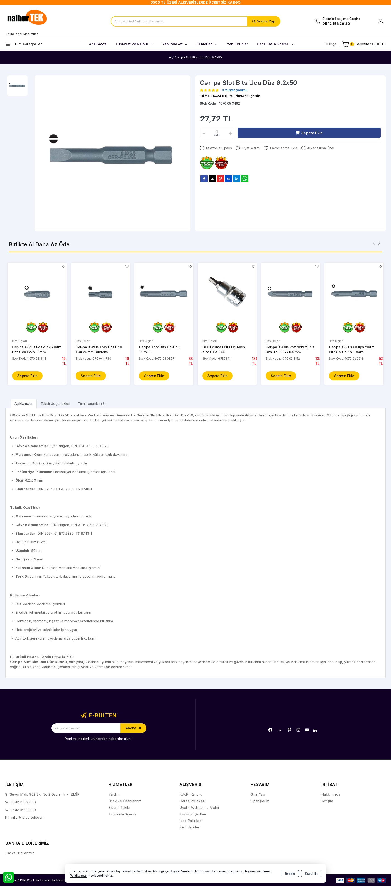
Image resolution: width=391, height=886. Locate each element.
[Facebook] (270, 729)
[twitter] (212, 178)
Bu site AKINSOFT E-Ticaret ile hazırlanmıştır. (41, 880)
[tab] (24, 403)
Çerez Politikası (192, 801)
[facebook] (204, 178)
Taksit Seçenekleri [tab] (55, 403)
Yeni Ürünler (189, 827)
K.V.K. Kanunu (191, 794)
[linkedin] (236, 178)
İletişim (327, 801)
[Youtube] (307, 730)
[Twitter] (280, 730)
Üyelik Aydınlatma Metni (199, 807)
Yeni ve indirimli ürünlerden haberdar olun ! (98, 738)
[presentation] (374, 243)
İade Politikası (191, 820)
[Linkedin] (315, 731)
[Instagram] (298, 729)
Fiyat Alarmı (251, 148)
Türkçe (331, 44)
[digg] (228, 178)
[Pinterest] (289, 729)
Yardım (114, 794)
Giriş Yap (257, 794)
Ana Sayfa (98, 44)
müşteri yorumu (234, 90)
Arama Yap (266, 21)
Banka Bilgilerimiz (19, 853)
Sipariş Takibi (119, 807)
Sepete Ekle (27, 376)
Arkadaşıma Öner (321, 148)
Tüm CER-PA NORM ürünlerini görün (230, 96)
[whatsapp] (244, 178)
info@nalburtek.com (28, 817)
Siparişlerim (259, 801)
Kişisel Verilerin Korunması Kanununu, (199, 871)
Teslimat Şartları (192, 814)
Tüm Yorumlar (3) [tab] (92, 403)
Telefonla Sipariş (218, 148)
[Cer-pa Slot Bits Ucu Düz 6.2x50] (112, 153)
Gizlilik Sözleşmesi (242, 871)
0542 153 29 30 (23, 802)
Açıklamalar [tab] (23, 403)
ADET (217, 135)
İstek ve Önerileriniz (124, 801)
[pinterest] (220, 178)
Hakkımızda (330, 794)
